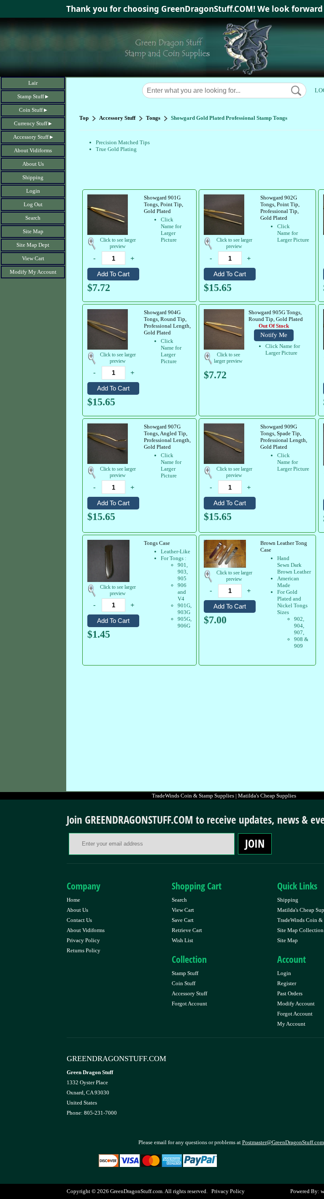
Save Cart (183, 920)
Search (32, 218)
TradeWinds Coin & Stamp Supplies (193, 795)
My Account (291, 1024)
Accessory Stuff (31, 137)
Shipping (32, 177)
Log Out (33, 204)
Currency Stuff (30, 123)
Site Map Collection (300, 930)
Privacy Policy (83, 940)
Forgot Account (189, 1003)
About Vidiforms (33, 150)
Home (73, 900)
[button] (296, 91)
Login (33, 191)
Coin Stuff (31, 110)
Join (255, 843)
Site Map (33, 231)
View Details (174, 198)
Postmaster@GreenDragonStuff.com (283, 1142)
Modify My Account (33, 272)
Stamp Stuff (30, 96)
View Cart (33, 258)
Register (286, 983)
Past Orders (289, 993)
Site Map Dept (32, 245)
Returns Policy (83, 950)
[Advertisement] (201, 728)
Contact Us (79, 920)
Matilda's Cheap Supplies (267, 795)
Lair (33, 83)
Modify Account (296, 1003)
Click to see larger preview (118, 243)
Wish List (182, 940)
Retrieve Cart (187, 930)
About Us (33, 164)
